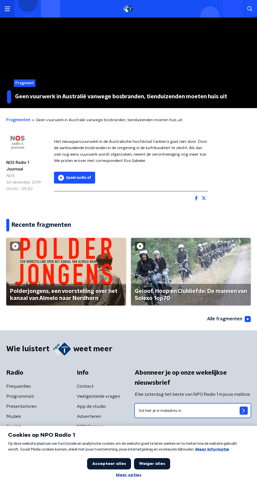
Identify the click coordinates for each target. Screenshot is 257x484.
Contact (85, 386)
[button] (7, 9)
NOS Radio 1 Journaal (17, 166)
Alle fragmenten (224, 319)
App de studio (91, 406)
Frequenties (18, 386)
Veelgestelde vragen (98, 396)
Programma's (20, 396)
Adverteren (89, 416)
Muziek (13, 416)
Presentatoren (21, 406)
